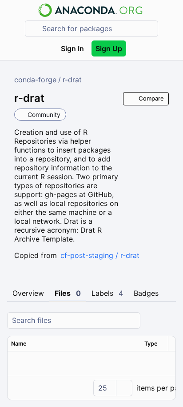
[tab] (28, 294)
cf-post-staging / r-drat (99, 255)
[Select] (124, 388)
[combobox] (98, 28)
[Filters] (168, 320)
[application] (91, 388)
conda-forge (35, 79)
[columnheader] (74, 343)
